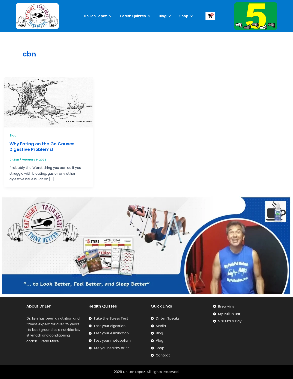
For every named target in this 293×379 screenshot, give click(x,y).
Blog (162, 16)
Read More (50, 341)
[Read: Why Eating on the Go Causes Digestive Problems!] (48, 102)
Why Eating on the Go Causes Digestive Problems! (41, 146)
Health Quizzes (133, 16)
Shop (183, 16)
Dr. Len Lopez (95, 16)
